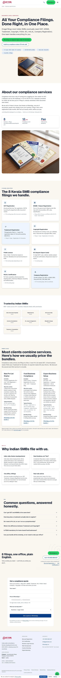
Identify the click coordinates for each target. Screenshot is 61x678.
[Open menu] (57, 2)
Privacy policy (18, 676)
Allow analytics (43, 676)
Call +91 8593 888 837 (50, 557)
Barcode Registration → (49, 563)
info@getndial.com (47, 641)
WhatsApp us (50, 2)
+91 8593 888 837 (47, 639)
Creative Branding (26, 648)
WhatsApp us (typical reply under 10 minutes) (17, 40)
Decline (50, 676)
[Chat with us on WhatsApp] (57, 674)
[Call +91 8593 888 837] (44, 2)
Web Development (26, 645)
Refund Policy (43, 669)
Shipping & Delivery (51, 669)
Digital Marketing (26, 650)
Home (3, 6)
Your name (13, 588)
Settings (55, 676)
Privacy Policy (26, 620)
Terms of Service (34, 669)
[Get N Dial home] (7, 2)
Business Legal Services (28, 643)
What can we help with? (16, 606)
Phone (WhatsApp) (15, 596)
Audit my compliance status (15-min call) (15, 44)
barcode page (17, 430)
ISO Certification (26, 641)
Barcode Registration (27, 639)
